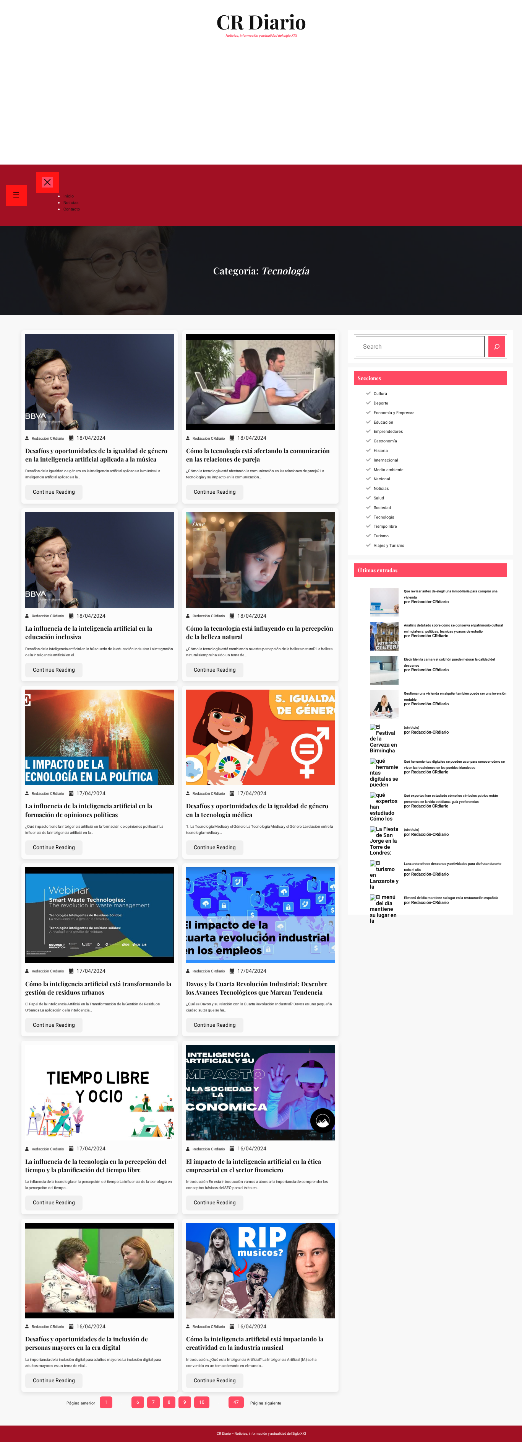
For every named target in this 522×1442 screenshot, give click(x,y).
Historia (381, 450)
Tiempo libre (385, 526)
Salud (379, 498)
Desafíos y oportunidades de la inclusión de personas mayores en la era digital (86, 1343)
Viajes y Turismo (389, 545)
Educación (383, 422)
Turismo (381, 536)
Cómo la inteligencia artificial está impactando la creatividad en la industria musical (254, 1343)
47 (236, 1402)
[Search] (496, 346)
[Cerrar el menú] (47, 182)
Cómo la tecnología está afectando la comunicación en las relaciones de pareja (258, 455)
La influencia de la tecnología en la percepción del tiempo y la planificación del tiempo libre (96, 1165)
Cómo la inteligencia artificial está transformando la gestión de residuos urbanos (98, 988)
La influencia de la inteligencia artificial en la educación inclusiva (88, 632)
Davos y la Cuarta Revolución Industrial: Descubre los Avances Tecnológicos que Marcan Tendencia (256, 988)
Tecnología (384, 517)
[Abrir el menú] (16, 195)
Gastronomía (385, 441)
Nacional (382, 479)
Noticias (381, 488)
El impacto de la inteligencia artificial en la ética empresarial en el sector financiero (253, 1165)
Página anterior (80, 1403)
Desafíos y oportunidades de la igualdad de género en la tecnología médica (257, 810)
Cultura (380, 393)
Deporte (381, 403)
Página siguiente (265, 1403)
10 (201, 1402)
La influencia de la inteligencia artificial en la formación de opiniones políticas (88, 810)
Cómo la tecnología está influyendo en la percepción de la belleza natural (259, 632)
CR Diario (261, 21)
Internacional (386, 460)
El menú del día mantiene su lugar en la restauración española (451, 898)
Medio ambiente (389, 470)
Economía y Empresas (394, 413)
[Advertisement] (261, 106)
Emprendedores (388, 431)
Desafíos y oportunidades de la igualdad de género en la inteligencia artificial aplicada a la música (96, 455)
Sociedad (382, 508)
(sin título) (411, 727)
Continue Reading (54, 492)
